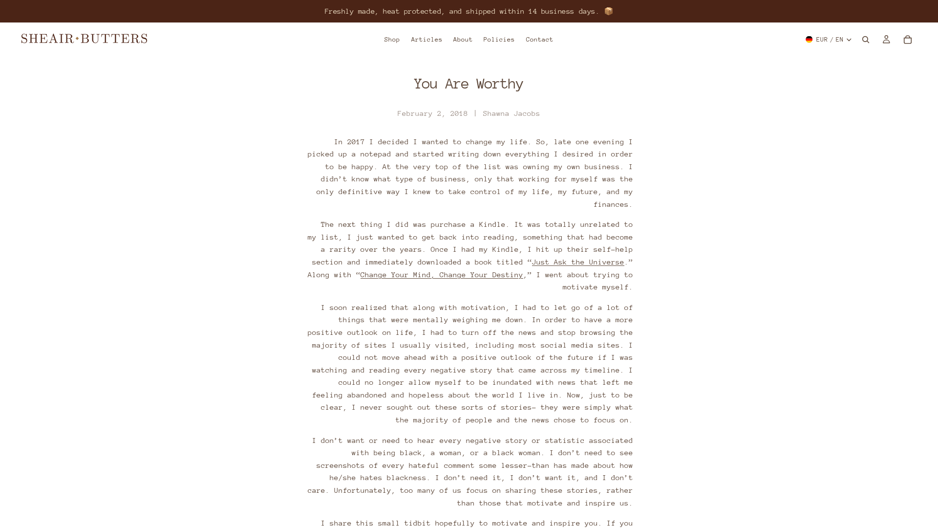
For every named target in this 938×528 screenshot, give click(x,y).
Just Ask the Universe (578, 262)
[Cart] (907, 39)
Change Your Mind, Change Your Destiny (442, 274)
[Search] (865, 39)
